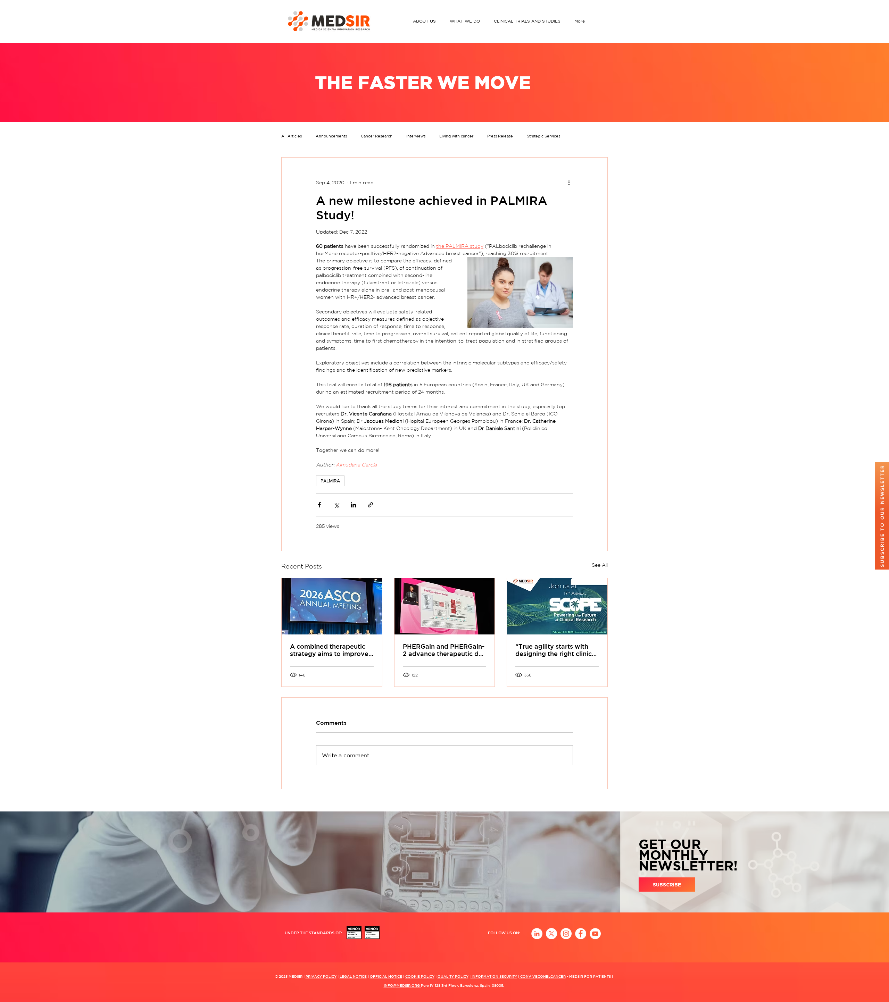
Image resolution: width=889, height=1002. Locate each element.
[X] (551, 933)
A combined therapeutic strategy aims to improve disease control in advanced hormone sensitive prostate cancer (329, 650)
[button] (426, 21)
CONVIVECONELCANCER (542, 976)
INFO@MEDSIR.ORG (402, 985)
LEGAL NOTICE (353, 976)
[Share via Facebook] (319, 505)
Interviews (415, 136)
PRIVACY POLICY (321, 976)
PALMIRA (330, 480)
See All (600, 565)
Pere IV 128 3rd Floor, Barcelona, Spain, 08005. (462, 985)
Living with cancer (456, 136)
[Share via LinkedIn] (353, 505)
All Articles (291, 136)
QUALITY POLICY (453, 976)
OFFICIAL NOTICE (386, 976)
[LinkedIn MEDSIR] (536, 933)
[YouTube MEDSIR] (595, 933)
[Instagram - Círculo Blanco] (566, 933)
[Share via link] (370, 505)
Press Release (500, 136)
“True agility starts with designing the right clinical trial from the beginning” (556, 650)
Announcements (331, 136)
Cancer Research (376, 136)
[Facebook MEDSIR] (580, 933)
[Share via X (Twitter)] (336, 505)
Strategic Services (543, 136)
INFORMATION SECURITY (494, 976)
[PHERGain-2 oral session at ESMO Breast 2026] (444, 606)
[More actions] (569, 182)
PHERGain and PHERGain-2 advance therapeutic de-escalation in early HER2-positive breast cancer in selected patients (444, 650)
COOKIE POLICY (419, 976)
